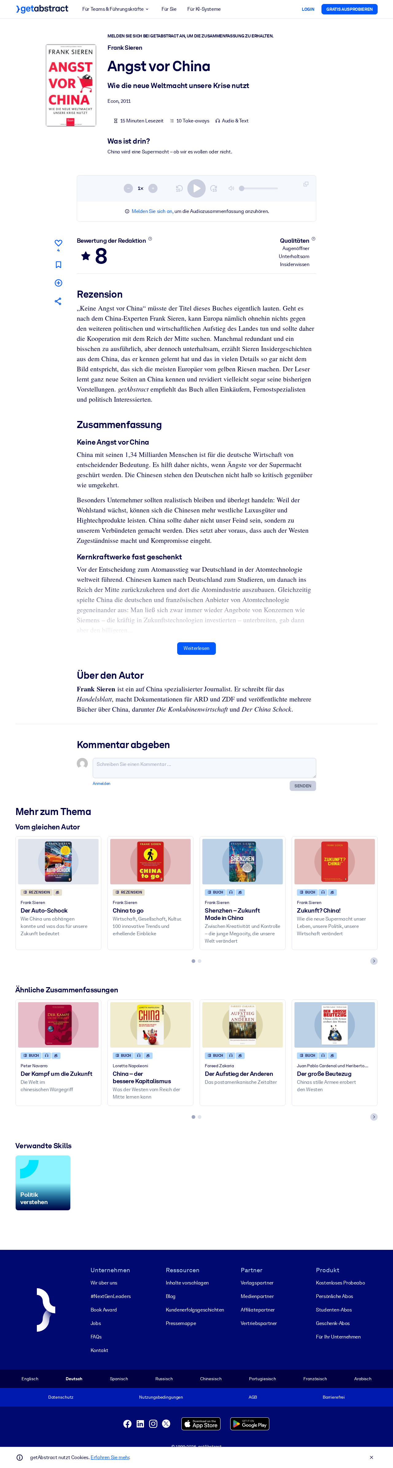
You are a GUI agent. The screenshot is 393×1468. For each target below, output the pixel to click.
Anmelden (102, 783)
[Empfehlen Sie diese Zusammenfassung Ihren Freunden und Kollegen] (58, 301)
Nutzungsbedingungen (161, 1397)
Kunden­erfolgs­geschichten (195, 1310)
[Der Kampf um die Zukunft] (58, 1024)
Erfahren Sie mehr (110, 1457)
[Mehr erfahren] (150, 238)
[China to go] (150, 861)
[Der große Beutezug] (334, 1024)
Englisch (29, 1378)
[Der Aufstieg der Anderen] (242, 1024)
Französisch (315, 1378)
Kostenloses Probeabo (340, 1283)
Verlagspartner (257, 1283)
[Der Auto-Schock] (58, 861)
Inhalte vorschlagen (187, 1283)
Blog (171, 1296)
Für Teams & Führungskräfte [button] (113, 9)
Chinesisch (211, 1378)
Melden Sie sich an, (152, 211)
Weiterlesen (196, 648)
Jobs (96, 1323)
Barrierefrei (334, 1397)
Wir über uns (104, 1283)
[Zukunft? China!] (334, 861)
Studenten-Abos (334, 1310)
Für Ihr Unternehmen (338, 1337)
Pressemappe (181, 1323)
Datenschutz (61, 1397)
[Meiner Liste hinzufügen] (58, 282)
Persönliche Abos (334, 1296)
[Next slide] (374, 961)
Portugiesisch (262, 1378)
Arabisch (363, 1378)
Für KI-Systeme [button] (203, 9)
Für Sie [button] (168, 9)
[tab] (193, 961)
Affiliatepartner (258, 1310)
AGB (253, 1397)
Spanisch (119, 1378)
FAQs (96, 1337)
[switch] (196, 188)
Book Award (104, 1310)
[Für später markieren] (58, 264)
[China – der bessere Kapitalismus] (150, 1024)
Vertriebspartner (259, 1323)
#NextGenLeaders (111, 1296)
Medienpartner (257, 1296)
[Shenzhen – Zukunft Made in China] (242, 861)
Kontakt (99, 1350)
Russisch (164, 1378)
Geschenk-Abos (333, 1323)
